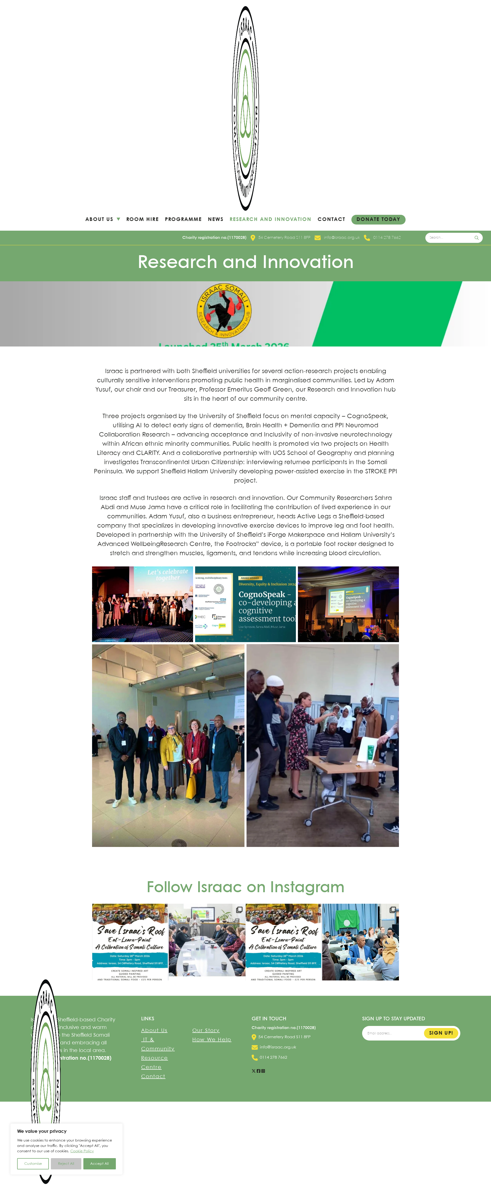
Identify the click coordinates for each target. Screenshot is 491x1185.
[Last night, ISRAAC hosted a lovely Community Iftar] (360, 942)
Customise (33, 1164)
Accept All (99, 1164)
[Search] (477, 237)
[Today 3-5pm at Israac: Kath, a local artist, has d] (130, 942)
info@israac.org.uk (342, 238)
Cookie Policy (82, 1151)
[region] (66, 1149)
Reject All (66, 1164)
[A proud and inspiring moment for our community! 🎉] (207, 942)
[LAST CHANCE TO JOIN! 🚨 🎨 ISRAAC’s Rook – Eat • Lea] (284, 942)
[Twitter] (254, 1071)
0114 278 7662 (387, 238)
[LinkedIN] (258, 1071)
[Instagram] (263, 1071)
